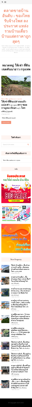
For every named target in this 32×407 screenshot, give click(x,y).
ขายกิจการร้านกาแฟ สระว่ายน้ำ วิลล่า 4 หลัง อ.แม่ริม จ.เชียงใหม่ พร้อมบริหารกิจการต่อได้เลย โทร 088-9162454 (20, 305)
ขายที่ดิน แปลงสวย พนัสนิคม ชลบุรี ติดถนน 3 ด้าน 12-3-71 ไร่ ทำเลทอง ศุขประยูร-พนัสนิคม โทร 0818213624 (20, 332)
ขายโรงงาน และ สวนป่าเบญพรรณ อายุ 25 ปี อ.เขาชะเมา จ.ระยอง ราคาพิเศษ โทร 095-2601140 (21, 292)
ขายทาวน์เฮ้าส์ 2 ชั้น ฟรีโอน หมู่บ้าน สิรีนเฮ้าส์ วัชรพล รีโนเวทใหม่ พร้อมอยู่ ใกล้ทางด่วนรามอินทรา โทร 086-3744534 (20, 370)
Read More (6, 122)
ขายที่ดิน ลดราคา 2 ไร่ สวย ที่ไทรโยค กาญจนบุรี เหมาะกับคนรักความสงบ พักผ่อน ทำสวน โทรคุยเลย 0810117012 (20, 318)
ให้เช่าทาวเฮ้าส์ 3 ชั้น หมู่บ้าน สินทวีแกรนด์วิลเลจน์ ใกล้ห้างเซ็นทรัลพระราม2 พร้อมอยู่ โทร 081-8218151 (21, 357)
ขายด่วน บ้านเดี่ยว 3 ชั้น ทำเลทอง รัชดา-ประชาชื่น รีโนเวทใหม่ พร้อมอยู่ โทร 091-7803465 (20, 280)
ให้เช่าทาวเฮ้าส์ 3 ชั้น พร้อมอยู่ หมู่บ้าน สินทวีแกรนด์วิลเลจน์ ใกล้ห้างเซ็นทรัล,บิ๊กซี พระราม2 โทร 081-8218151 (20, 345)
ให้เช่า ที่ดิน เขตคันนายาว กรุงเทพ (11, 99)
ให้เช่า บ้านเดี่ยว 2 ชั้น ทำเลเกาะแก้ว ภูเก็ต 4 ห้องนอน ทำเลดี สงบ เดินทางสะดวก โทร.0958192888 (20, 268)
